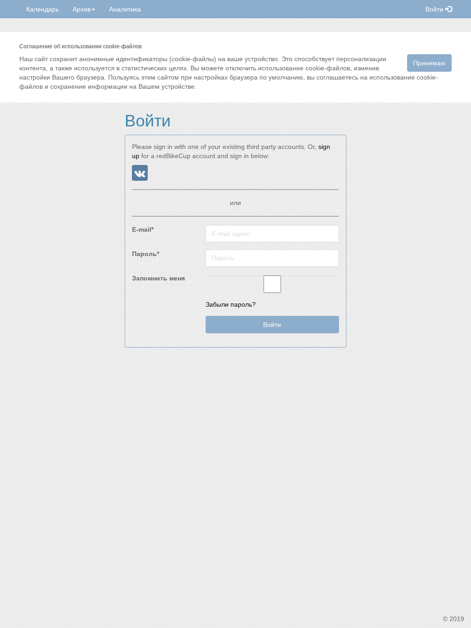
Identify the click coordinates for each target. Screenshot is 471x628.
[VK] (140, 173)
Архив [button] (82, 9)
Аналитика (125, 9)
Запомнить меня (158, 278)
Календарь (42, 9)
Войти (435, 9)
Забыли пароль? (231, 304)
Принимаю (429, 63)
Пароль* (145, 253)
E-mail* (143, 229)
